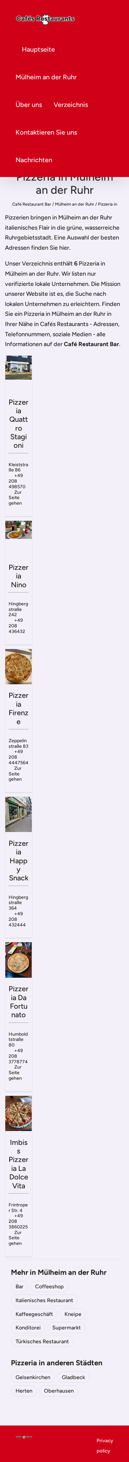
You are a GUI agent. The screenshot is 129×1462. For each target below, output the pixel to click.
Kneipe (72, 1314)
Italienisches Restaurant (44, 1300)
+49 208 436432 (17, 626)
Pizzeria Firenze (18, 708)
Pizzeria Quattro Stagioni (18, 424)
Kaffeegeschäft (34, 1314)
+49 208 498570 (17, 481)
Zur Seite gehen (15, 498)
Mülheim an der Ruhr (46, 77)
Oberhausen (59, 1391)
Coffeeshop (49, 1286)
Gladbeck (73, 1377)
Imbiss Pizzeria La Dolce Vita (18, 1164)
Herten (24, 1391)
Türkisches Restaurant (42, 1341)
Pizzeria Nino (18, 576)
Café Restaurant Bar (31, 204)
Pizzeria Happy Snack (18, 861)
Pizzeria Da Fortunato (18, 1001)
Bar (19, 1286)
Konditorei (28, 1327)
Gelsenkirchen (33, 1377)
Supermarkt (66, 1327)
